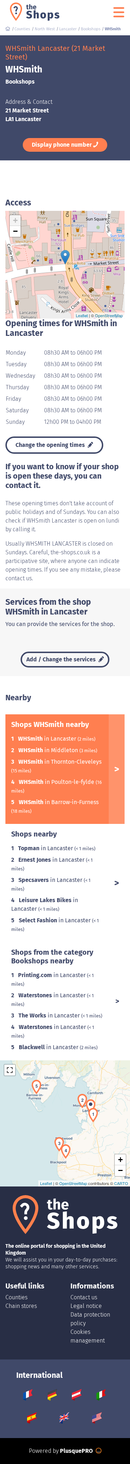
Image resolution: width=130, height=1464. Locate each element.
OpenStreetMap (109, 315)
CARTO (121, 1183)
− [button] (15, 231)
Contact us (83, 1297)
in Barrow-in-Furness (59, 802)
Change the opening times (51, 445)
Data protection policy (90, 1319)
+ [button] (15, 220)
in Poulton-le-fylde (57, 781)
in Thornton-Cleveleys (59, 761)
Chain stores (21, 1306)
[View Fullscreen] (9, 1070)
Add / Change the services (61, 659)
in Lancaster (48, 738)
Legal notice (86, 1306)
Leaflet (82, 315)
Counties (16, 1297)
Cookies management (87, 1336)
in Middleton (48, 750)
